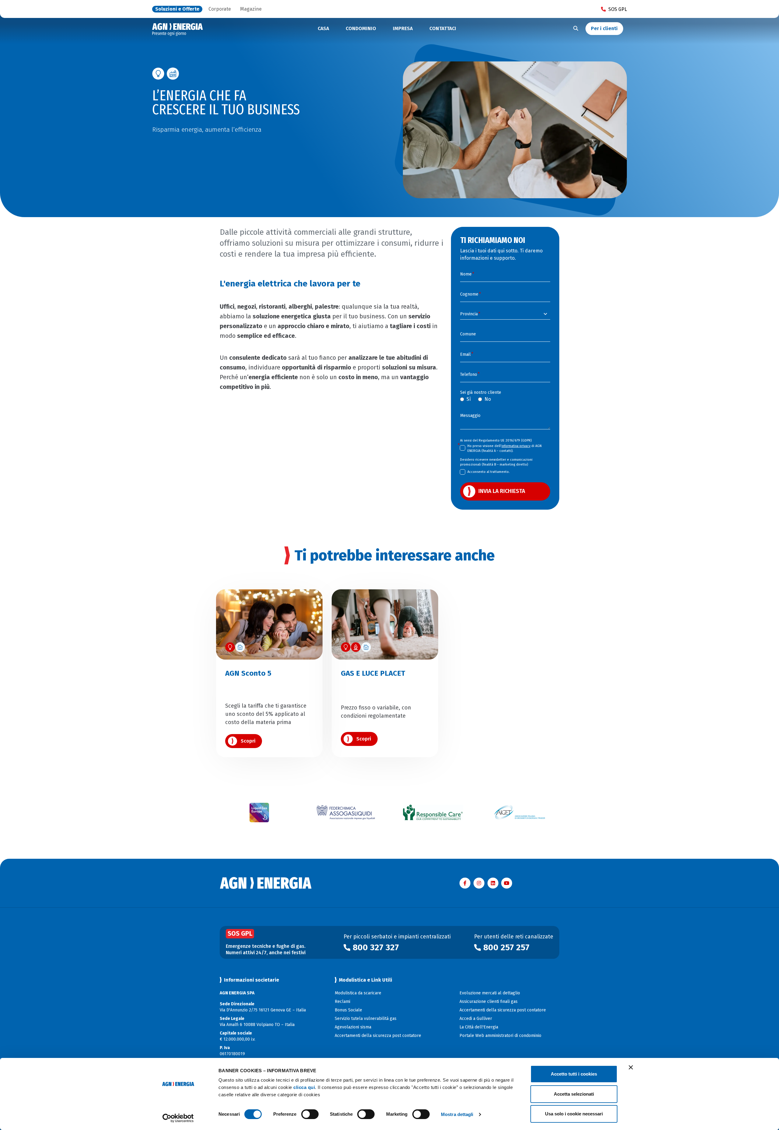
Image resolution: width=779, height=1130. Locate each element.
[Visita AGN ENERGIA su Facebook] (464, 883)
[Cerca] (575, 29)
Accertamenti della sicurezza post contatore (378, 1035)
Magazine (251, 9)
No (487, 399)
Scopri (248, 741)
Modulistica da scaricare (358, 993)
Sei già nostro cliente (480, 392)
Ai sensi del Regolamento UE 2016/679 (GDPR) (496, 440)
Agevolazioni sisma (353, 1027)
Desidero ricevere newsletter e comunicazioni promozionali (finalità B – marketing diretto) (496, 462)
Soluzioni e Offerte (177, 9)
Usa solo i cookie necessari (574, 1113)
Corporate (219, 9)
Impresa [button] (403, 28)
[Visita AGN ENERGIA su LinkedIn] (492, 883)
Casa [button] (323, 28)
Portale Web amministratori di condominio (500, 1035)
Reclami (342, 1001)
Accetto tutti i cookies (574, 1073)
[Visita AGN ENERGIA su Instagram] (478, 883)
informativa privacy (515, 446)
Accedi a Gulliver (475, 1018)
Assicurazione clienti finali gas (488, 1001)
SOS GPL (617, 9)
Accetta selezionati (574, 1094)
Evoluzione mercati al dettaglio (489, 993)
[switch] (310, 1114)
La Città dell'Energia (478, 1027)
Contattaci (442, 28)
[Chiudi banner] (631, 1067)
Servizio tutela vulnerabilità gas (365, 1018)
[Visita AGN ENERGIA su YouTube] (506, 883)
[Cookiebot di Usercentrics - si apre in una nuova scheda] (178, 1118)
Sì (468, 399)
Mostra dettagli (457, 1114)
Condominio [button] (361, 28)
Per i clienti (604, 28)
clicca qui (304, 1087)
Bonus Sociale (348, 1010)
